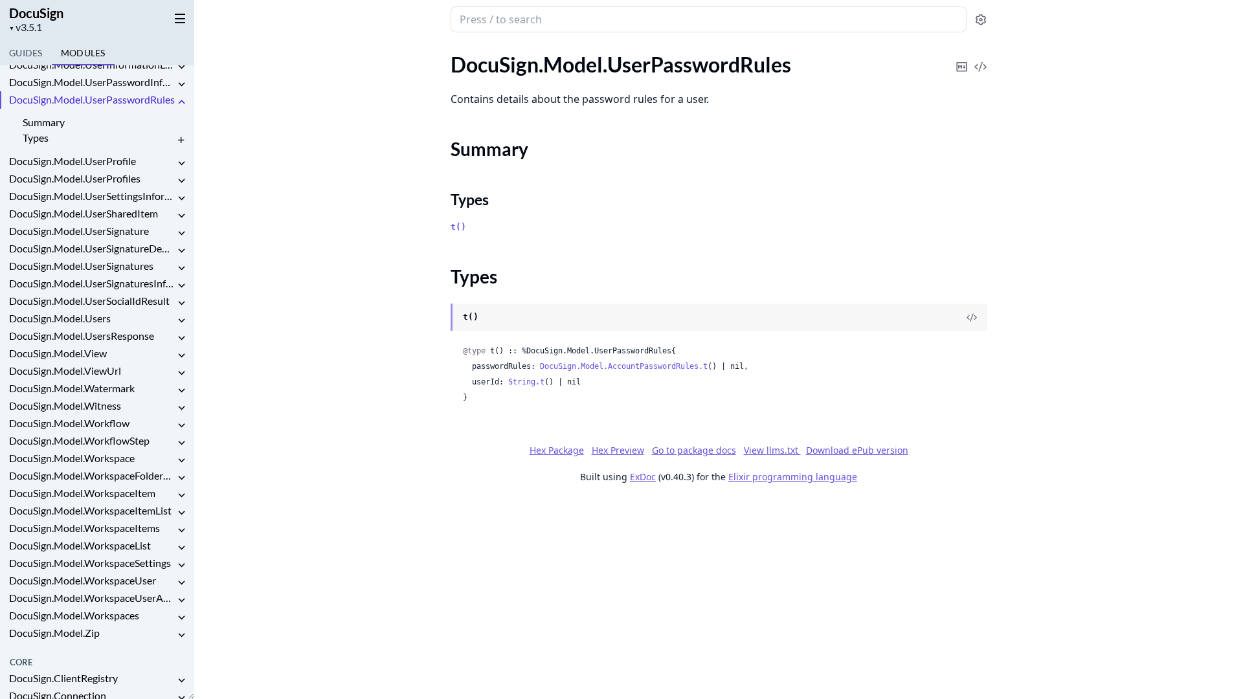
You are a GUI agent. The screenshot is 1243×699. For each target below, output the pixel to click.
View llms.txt (772, 450)
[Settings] (980, 19)
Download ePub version (857, 450)
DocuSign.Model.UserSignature (79, 231)
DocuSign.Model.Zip (54, 633)
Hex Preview (618, 450)
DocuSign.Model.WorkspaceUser (82, 580)
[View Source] (980, 58)
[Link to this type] (438, 318)
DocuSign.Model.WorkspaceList (80, 545)
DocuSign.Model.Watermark (72, 388)
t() (458, 227)
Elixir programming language (792, 477)
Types (36, 137)
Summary (44, 122)
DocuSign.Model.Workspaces (74, 615)
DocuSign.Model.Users (60, 318)
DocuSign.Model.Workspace (72, 458)
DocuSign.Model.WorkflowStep (79, 440)
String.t (526, 381)
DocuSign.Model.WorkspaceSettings (90, 563)
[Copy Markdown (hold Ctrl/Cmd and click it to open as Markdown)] (962, 58)
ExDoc (643, 477)
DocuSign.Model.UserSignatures (81, 266)
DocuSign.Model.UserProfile (72, 161)
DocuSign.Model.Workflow (69, 423)
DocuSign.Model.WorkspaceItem (82, 493)
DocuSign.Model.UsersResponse (81, 335)
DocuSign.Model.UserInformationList (92, 64)
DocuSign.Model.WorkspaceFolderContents (92, 475)
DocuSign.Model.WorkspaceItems (84, 528)
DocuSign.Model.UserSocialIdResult (89, 300)
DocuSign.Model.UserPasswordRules (92, 99)
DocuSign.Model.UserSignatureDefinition (92, 248)
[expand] (181, 67)
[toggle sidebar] (177, 18)
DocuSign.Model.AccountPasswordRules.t (624, 366)
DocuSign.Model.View (58, 353)
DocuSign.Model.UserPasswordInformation (92, 82)
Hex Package (557, 450)
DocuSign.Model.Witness (65, 405)
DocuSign (36, 13)
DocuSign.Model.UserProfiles (74, 178)
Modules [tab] (83, 52)
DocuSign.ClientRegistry (63, 678)
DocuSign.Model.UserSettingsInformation (92, 196)
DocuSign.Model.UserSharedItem (83, 213)
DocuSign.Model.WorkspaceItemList (90, 510)
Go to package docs (694, 450)
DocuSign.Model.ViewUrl (65, 370)
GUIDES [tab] (26, 52)
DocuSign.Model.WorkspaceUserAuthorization (92, 598)
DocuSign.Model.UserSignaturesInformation (92, 283)
